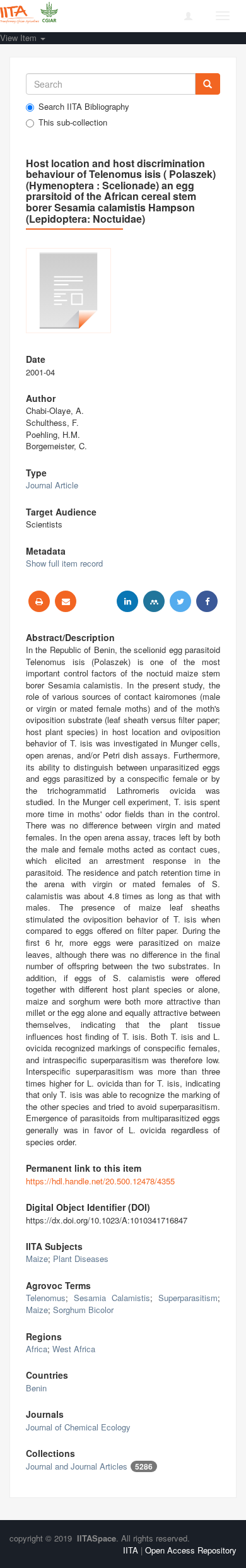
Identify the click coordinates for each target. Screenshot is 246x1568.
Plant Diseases (80, 1258)
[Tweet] (180, 601)
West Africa (73, 1349)
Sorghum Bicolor (83, 1310)
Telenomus (46, 1298)
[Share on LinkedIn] (127, 601)
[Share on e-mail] (65, 601)
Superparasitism (188, 1298)
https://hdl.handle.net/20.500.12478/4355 (100, 1181)
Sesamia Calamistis (112, 1298)
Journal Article (52, 485)
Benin (36, 1388)
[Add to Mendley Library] (154, 601)
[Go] (207, 84)
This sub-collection (72, 122)
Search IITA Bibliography (83, 106)
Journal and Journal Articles (76, 1466)
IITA (130, 1550)
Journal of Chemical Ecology (78, 1427)
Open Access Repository (191, 1550)
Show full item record (64, 563)
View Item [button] (19, 38)
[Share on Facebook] (207, 601)
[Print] (39, 601)
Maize (37, 1258)
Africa (36, 1349)
